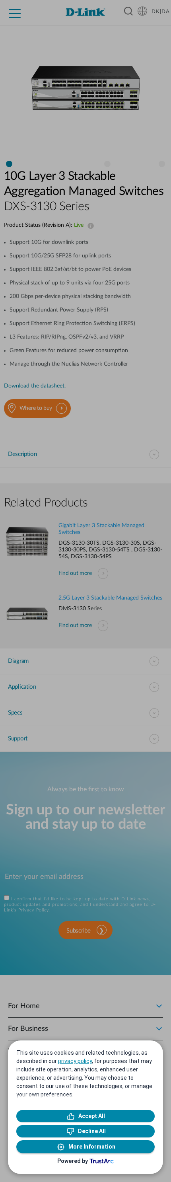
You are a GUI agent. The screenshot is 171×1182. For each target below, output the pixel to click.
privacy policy (75, 1061)
